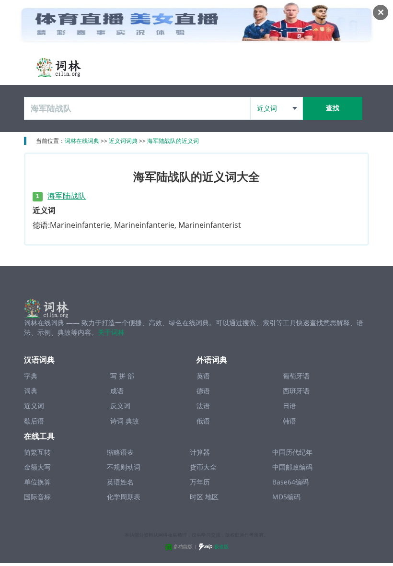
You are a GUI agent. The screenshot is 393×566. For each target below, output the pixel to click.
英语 (203, 375)
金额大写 (37, 467)
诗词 (117, 420)
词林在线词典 (82, 141)
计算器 (200, 452)
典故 (132, 420)
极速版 (221, 546)
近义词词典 (123, 141)
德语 (203, 390)
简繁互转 (37, 452)
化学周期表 (123, 496)
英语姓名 (120, 481)
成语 (117, 390)
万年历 (200, 481)
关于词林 (111, 332)
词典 (30, 390)
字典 (30, 375)
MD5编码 (286, 496)
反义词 (120, 405)
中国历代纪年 (292, 452)
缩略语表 (120, 452)
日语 (289, 405)
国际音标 (37, 496)
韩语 (289, 420)
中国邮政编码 (292, 467)
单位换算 (37, 481)
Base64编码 (290, 481)
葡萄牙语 (296, 375)
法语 (203, 405)
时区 (196, 496)
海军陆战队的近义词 (173, 141)
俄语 (203, 420)
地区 (212, 496)
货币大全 (203, 467)
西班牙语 (296, 390)
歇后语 (34, 420)
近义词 (34, 405)
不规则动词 (123, 467)
